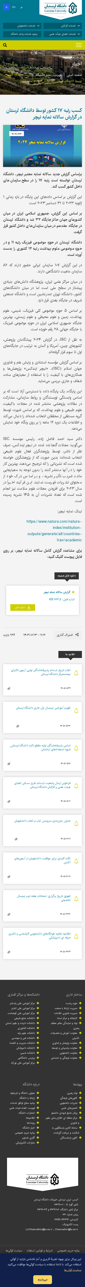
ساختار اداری (74, 994)
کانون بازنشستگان (68, 1138)
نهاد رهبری (72, 1093)
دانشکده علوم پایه (26, 1033)
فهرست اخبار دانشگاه (48, 75)
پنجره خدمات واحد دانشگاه (24, 34)
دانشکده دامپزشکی (25, 1048)
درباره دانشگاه (31, 1084)
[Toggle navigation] (79, 45)
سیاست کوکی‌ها (14, 1250)
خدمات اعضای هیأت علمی (62, 34)
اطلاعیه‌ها (30, 1118)
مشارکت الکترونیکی (25, 1143)
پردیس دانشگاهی (26, 1058)
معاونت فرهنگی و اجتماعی (64, 1058)
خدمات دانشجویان (26, 26)
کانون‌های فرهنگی (68, 1098)
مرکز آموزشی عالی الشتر (23, 1008)
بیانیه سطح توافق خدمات (22, 1103)
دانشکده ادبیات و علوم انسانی (20, 1023)
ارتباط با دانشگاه (27, 1098)
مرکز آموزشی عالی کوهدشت (21, 1013)
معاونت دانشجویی (68, 1053)
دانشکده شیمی (27, 1053)
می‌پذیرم (42, 1279)
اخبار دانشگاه (28, 1128)
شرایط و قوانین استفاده (40, 1250)
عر (21, 7)
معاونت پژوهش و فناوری (64, 1043)
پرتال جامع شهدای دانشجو (64, 1113)
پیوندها (77, 1084)
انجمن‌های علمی (69, 1108)
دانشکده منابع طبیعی (24, 1018)
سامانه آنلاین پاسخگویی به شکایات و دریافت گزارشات (65, 1130)
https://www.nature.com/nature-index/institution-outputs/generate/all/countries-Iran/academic (54, 531)
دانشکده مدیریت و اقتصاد (22, 1043)
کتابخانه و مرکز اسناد (67, 1018)
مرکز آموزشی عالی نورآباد (23, 1063)
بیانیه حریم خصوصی (25, 1133)
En (13, 7)
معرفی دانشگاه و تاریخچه (22, 1093)
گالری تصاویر (28, 1138)
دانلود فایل (20, 607)
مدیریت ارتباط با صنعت (66, 1008)
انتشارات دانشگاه (27, 1113)
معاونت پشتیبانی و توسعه (64, 1048)
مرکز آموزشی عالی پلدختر (22, 1003)
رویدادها (31, 1123)
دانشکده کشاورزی (26, 1028)
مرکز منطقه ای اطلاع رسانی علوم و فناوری (62, 1120)
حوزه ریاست (71, 1003)
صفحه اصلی (74, 75)
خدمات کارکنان (68, 26)
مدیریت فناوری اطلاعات (65, 1013)
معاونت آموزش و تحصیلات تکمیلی (65, 1035)
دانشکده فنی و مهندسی (23, 1038)
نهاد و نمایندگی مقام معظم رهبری (65, 1025)
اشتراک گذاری (65, 635)
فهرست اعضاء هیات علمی (22, 1108)
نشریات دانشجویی (68, 1103)
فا (6, 7)
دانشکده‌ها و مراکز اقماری (23, 994)
